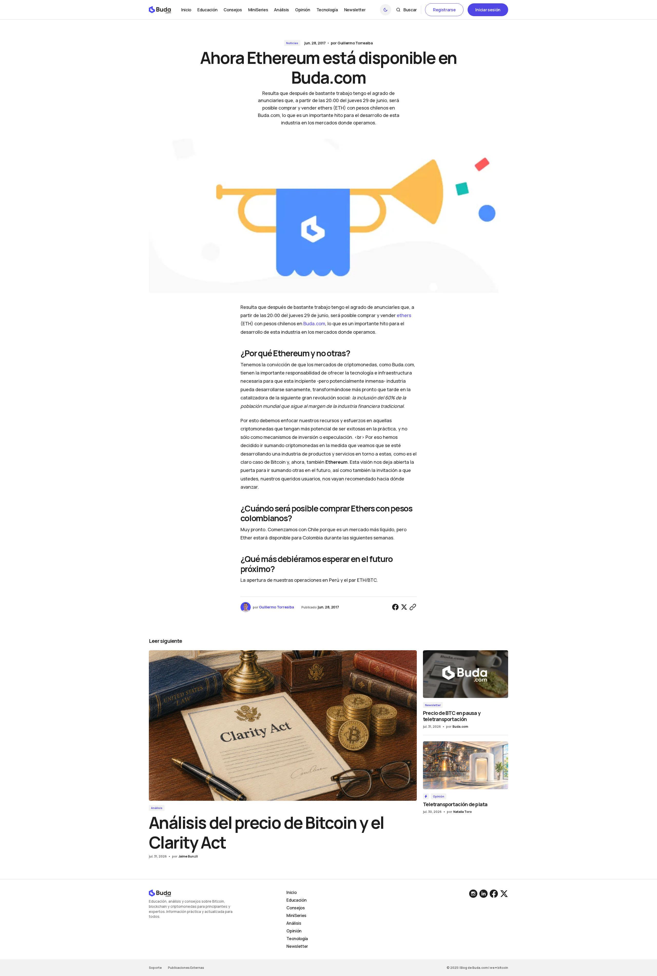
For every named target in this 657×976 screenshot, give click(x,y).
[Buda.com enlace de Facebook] (494, 894)
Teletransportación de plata (455, 804)
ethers (404, 315)
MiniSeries (296, 915)
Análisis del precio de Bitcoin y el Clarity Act (266, 832)
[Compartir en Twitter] (404, 607)
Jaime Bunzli (188, 856)
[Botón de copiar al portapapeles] (413, 607)
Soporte (155, 967)
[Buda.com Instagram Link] (483, 894)
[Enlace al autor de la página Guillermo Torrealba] (245, 607)
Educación (296, 900)
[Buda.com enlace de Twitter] (503, 894)
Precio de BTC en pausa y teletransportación (451, 716)
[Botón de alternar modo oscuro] (385, 9)
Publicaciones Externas (186, 967)
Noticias (292, 43)
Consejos (295, 908)
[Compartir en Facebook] (395, 607)
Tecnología (297, 938)
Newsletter (433, 705)
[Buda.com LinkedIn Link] (473, 894)
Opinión (438, 796)
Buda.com (314, 323)
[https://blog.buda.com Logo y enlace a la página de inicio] (160, 9)
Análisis (156, 808)
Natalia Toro (462, 812)
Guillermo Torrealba (355, 43)
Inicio (291, 892)
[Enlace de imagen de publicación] (283, 725)
